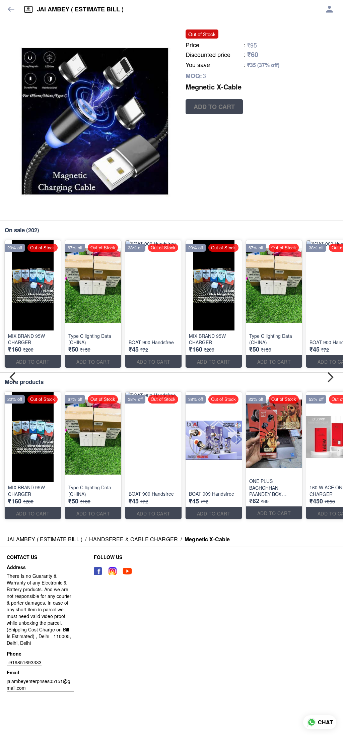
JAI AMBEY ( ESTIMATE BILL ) (80, 9)
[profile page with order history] (329, 9)
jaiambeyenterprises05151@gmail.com (38, 684)
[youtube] (127, 571)
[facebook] (97, 571)
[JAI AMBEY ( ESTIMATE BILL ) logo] (28, 9)
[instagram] (112, 571)
